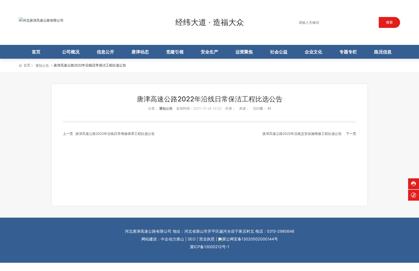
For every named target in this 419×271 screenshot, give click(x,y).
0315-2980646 (280, 231)
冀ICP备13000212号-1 (209, 246)
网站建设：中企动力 (158, 239)
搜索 (389, 22)
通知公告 (42, 65)
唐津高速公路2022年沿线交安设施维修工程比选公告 (302, 133)
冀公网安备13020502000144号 (250, 239)
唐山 (180, 239)
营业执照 (207, 239)
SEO (191, 239)
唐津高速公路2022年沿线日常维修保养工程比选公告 (115, 133)
